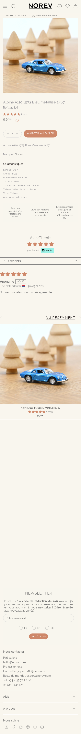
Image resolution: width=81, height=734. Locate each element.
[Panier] (75, 6)
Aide (6, 696)
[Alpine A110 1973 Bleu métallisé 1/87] (40, 364)
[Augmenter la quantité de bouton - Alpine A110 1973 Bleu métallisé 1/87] (18, 133)
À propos (9, 708)
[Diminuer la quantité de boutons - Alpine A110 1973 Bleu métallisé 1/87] (7, 133)
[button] (12, 114)
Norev (19, 154)
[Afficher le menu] (5, 6)
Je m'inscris (38, 636)
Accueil (9, 15)
